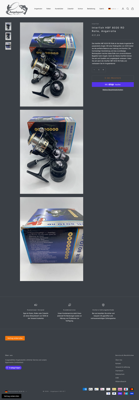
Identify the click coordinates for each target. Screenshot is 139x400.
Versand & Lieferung (122, 367)
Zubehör (71, 9)
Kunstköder (59, 9)
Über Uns (118, 360)
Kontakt (118, 363)
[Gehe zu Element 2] (8, 36)
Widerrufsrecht (120, 381)
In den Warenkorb (113, 78)
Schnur (80, 9)
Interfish (95, 24)
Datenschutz (119, 374)
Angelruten (38, 9)
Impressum (119, 371)
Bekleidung (91, 9)
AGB (117, 378)
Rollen (48, 9)
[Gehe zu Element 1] (8, 26)
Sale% (101, 9)
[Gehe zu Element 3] (8, 46)
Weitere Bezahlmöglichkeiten (113, 90)
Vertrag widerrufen (15, 338)
